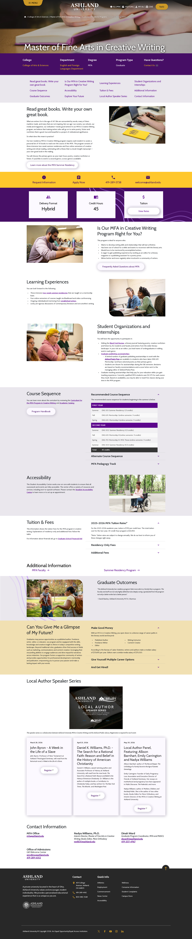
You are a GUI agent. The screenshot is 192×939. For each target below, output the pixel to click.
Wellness (125, 883)
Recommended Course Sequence (110, 394)
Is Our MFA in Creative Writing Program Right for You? (79, 83)
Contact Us (149, 65)
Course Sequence (38, 90)
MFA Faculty (39, 570)
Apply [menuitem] (161, 6)
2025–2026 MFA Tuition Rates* (109, 523)
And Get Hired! (99, 667)
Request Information (44, 182)
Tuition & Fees (106, 90)
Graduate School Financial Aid (70, 539)
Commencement (103, 892)
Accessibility (71, 90)
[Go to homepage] (32, 880)
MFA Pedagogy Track (103, 463)
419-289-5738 (113, 182)
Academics (86, 17)
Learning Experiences (110, 83)
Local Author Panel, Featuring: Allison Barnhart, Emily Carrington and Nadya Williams (142, 754)
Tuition (144, 203)
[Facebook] (104, 931)
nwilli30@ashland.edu (84, 841)
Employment (102, 887)
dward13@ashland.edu (132, 838)
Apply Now (79, 182)
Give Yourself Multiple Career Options (112, 659)
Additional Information (145, 90)
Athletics (100, 883)
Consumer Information (130, 887)
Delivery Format (48, 203)
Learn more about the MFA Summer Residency (52, 165)
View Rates (143, 211)
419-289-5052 (34, 857)
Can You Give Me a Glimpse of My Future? (53, 629)
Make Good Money (102, 627)
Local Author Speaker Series (113, 96)
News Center (102, 896)
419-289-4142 (81, 892)
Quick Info (103, 876)
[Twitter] (98, 931)
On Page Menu (155, 935)
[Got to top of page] (165, 868)
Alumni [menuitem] (116, 7)
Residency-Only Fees (103, 545)
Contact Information (144, 96)
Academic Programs (99, 17)
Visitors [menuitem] (129, 7)
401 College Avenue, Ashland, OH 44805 (82, 885)
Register (48, 770)
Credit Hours (96, 203)
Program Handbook (41, 411)
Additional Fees (100, 552)
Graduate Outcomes (40, 96)
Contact (76, 876)
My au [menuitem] (141, 7)
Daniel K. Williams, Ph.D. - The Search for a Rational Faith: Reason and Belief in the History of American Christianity (95, 756)
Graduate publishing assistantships (115, 354)
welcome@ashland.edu (148, 182)
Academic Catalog (67, 403)
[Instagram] (116, 931)
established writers (68, 301)
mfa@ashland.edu (35, 836)
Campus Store (127, 896)
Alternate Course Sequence (107, 456)
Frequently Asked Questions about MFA (120, 266)
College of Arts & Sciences (38, 17)
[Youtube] (110, 931)
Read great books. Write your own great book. (44, 83)
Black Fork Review (117, 343)
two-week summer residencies (55, 293)
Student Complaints (129, 892)
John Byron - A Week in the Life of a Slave (46, 750)
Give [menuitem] (151, 7)
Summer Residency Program (120, 570)
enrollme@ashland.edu (38, 855)
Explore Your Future (74, 96)
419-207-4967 (128, 841)
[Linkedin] (122, 931)
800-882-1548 (82, 897)
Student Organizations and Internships (147, 83)
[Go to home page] (84, 7)
